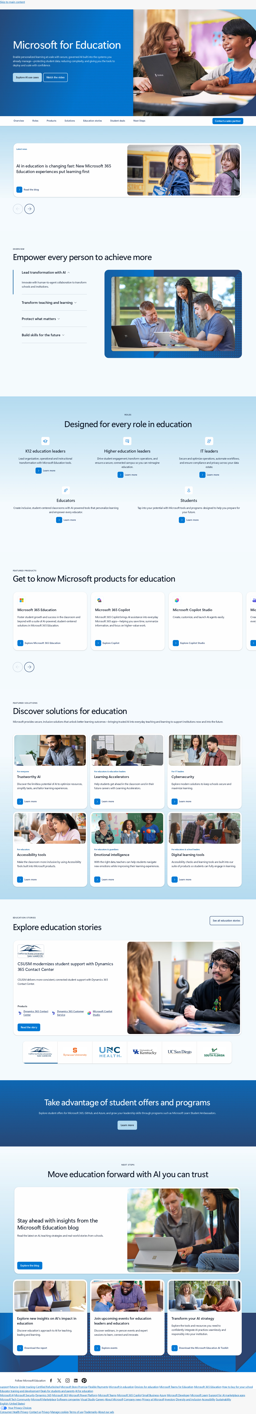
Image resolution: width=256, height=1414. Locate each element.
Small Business (150, 1395)
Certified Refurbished (48, 1387)
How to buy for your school (237, 1387)
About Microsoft (114, 1399)
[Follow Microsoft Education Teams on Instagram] (67, 1380)
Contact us (35, 1412)
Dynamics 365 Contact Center (36, 1013)
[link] (19, 122)
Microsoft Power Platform (83, 1395)
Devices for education (146, 1387)
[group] (127, 170)
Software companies (68, 1399)
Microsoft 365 (60, 1395)
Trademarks (90, 1412)
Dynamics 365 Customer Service (70, 1013)
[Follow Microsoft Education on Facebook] (51, 1380)
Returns (13, 1387)
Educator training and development (20, 1391)
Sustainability (223, 1399)
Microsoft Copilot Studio (102, 1013)
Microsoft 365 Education (208, 1387)
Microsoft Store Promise (74, 1387)
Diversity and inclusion (188, 1399)
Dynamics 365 (43, 1395)
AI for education (84, 1391)
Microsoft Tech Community (15, 1399)
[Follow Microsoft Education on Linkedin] (76, 1380)
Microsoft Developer (178, 1395)
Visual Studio (87, 1399)
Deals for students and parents (57, 1391)
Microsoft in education (121, 1387)
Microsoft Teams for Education (176, 1387)
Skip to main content (12, 2)
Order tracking (27, 1387)
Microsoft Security (24, 1395)
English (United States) (12, 1403)
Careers (100, 1399)
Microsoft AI (7, 1395)
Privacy (46, 1412)
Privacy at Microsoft (153, 1399)
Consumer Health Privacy (14, 1412)
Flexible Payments (98, 1387)
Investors (170, 1399)
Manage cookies (59, 1412)
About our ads (106, 1412)
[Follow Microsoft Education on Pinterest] (84, 1380)
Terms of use (76, 1412)
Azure (163, 1395)
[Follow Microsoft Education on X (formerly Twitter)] (59, 1380)
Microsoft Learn (199, 1395)
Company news (132, 1399)
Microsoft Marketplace (43, 1399)
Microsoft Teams (107, 1395)
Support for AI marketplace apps (227, 1395)
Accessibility (208, 1399)
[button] (55, 77)
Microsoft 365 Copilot (129, 1395)
